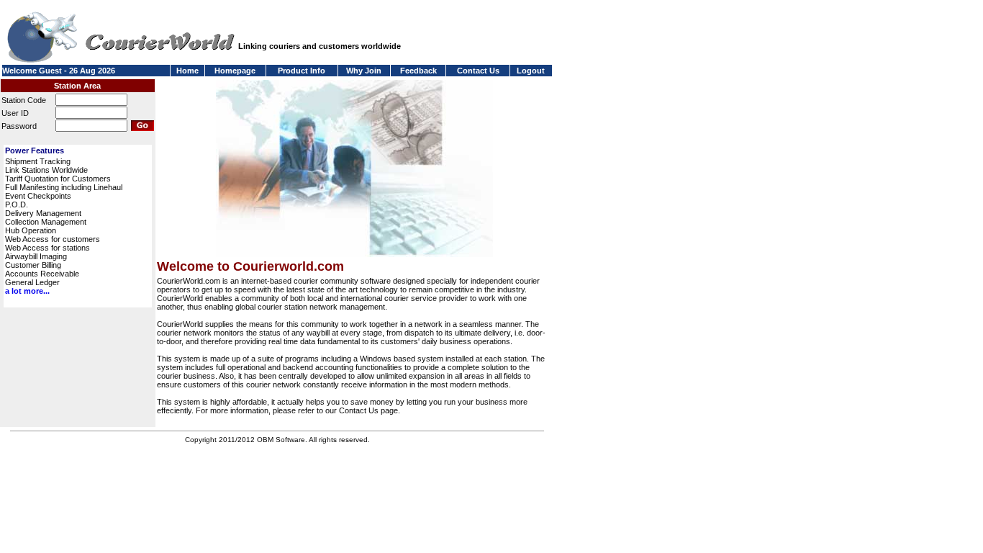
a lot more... (27, 291)
